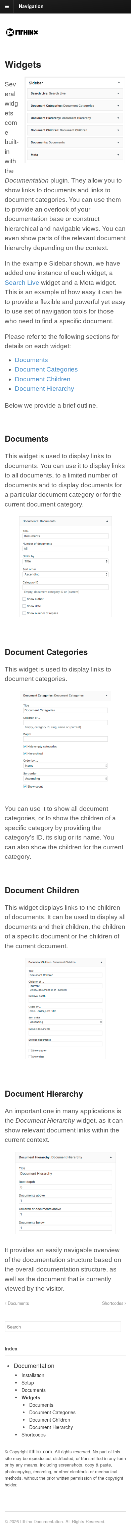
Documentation (34, 1365)
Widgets (30, 1397)
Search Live (22, 282)
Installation (32, 1375)
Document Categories (46, 369)
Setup (27, 1382)
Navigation (31, 6)
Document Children (43, 379)
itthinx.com (40, 1451)
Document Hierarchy (44, 388)
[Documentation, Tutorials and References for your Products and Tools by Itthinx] (22, 34)
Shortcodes (113, 1303)
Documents (31, 359)
